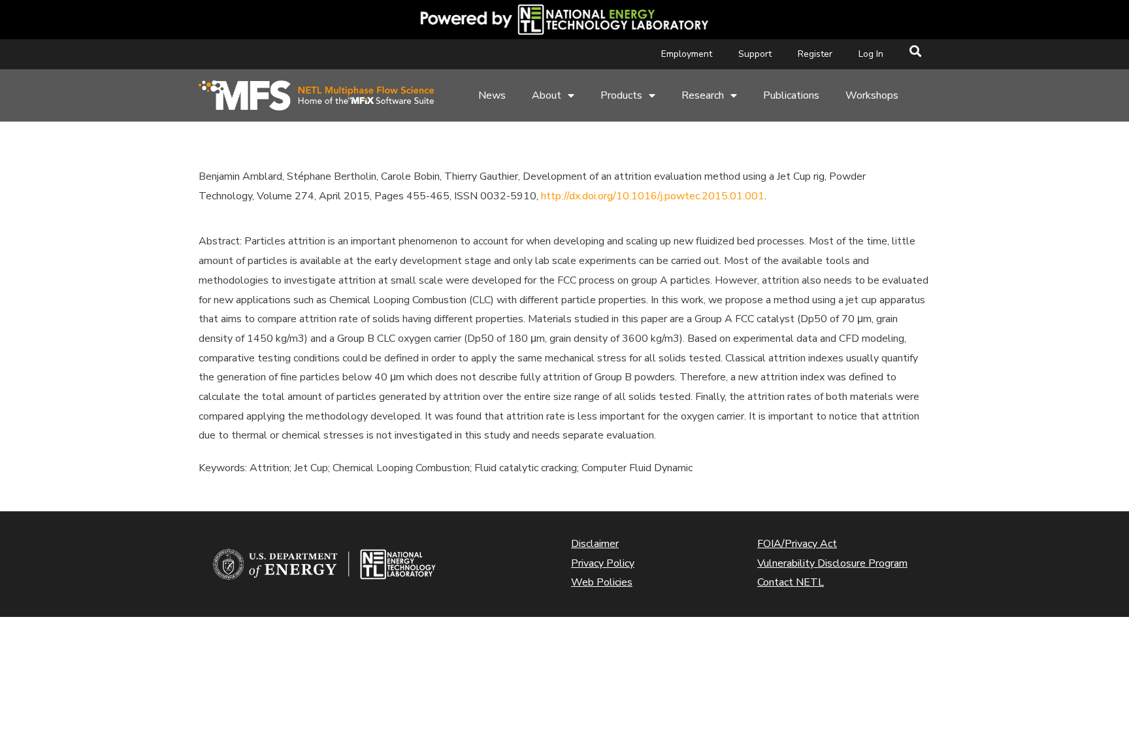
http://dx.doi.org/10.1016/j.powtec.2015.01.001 (652, 196)
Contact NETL (790, 582)
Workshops (871, 95)
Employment (686, 54)
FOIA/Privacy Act (797, 544)
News (492, 95)
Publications (791, 95)
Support (755, 54)
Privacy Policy (602, 563)
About (546, 95)
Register (815, 54)
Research (702, 95)
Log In (871, 54)
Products (621, 95)
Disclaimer (595, 544)
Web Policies (601, 582)
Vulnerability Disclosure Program (832, 563)
